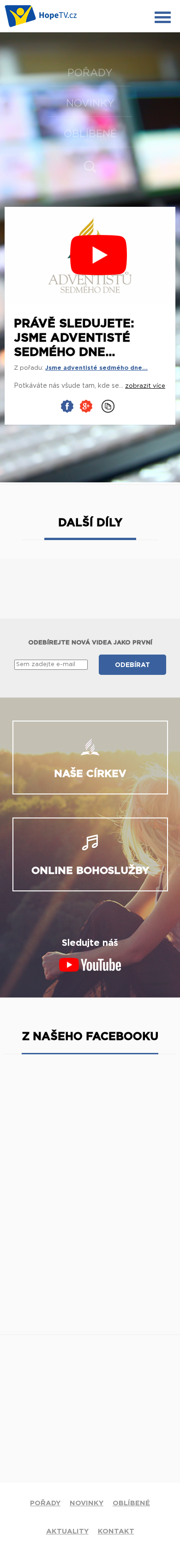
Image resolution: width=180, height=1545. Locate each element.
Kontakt (116, 1531)
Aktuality (67, 1531)
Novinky (90, 103)
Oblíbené (90, 134)
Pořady (90, 73)
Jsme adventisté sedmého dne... (96, 368)
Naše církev (90, 774)
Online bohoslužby (90, 871)
